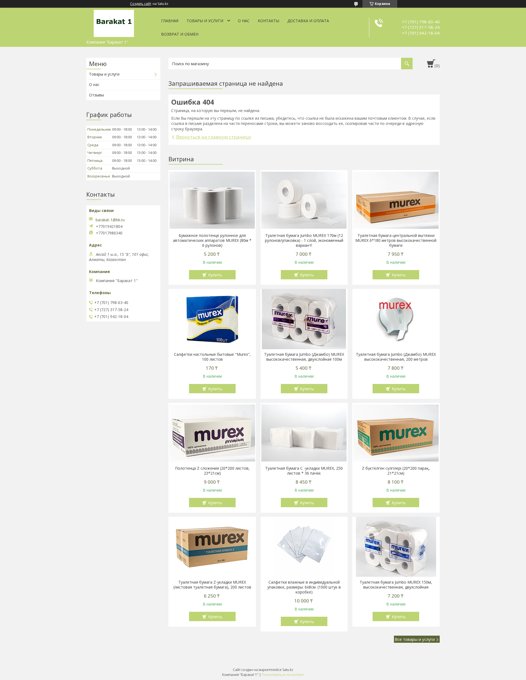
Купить (215, 274)
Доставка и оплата (308, 20)
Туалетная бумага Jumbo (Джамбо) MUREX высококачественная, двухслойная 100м (304, 357)
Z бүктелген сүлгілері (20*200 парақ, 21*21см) (396, 471)
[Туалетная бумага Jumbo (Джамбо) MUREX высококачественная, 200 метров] (396, 319)
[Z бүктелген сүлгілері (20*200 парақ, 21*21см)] (396, 433)
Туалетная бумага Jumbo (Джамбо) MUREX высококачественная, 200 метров (396, 357)
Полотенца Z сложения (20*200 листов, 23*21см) (212, 471)
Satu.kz (287, 669)
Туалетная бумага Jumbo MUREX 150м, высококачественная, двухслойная (396, 585)
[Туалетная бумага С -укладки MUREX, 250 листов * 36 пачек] (304, 433)
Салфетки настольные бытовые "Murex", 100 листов (212, 357)
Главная (169, 20)
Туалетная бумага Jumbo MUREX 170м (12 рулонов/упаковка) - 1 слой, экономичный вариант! (304, 240)
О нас (244, 20)
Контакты (268, 20)
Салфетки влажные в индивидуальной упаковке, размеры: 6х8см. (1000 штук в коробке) (304, 587)
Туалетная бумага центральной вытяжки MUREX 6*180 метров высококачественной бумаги (395, 240)
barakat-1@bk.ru (110, 219)
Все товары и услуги (415, 639)
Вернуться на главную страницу (213, 137)
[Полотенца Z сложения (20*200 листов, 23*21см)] (212, 433)
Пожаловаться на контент (283, 674)
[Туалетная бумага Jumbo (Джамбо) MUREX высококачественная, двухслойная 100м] (304, 319)
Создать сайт (140, 4)
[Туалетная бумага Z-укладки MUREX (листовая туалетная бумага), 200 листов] (212, 547)
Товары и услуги (205, 20)
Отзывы (96, 94)
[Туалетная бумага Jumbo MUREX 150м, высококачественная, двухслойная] (396, 547)
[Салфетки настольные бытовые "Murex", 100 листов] (212, 319)
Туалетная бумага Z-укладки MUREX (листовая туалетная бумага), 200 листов (212, 585)
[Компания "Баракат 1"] (113, 22)
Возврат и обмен (179, 34)
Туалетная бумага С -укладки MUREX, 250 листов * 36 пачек (304, 471)
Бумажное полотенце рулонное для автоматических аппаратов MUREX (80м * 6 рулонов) (212, 240)
